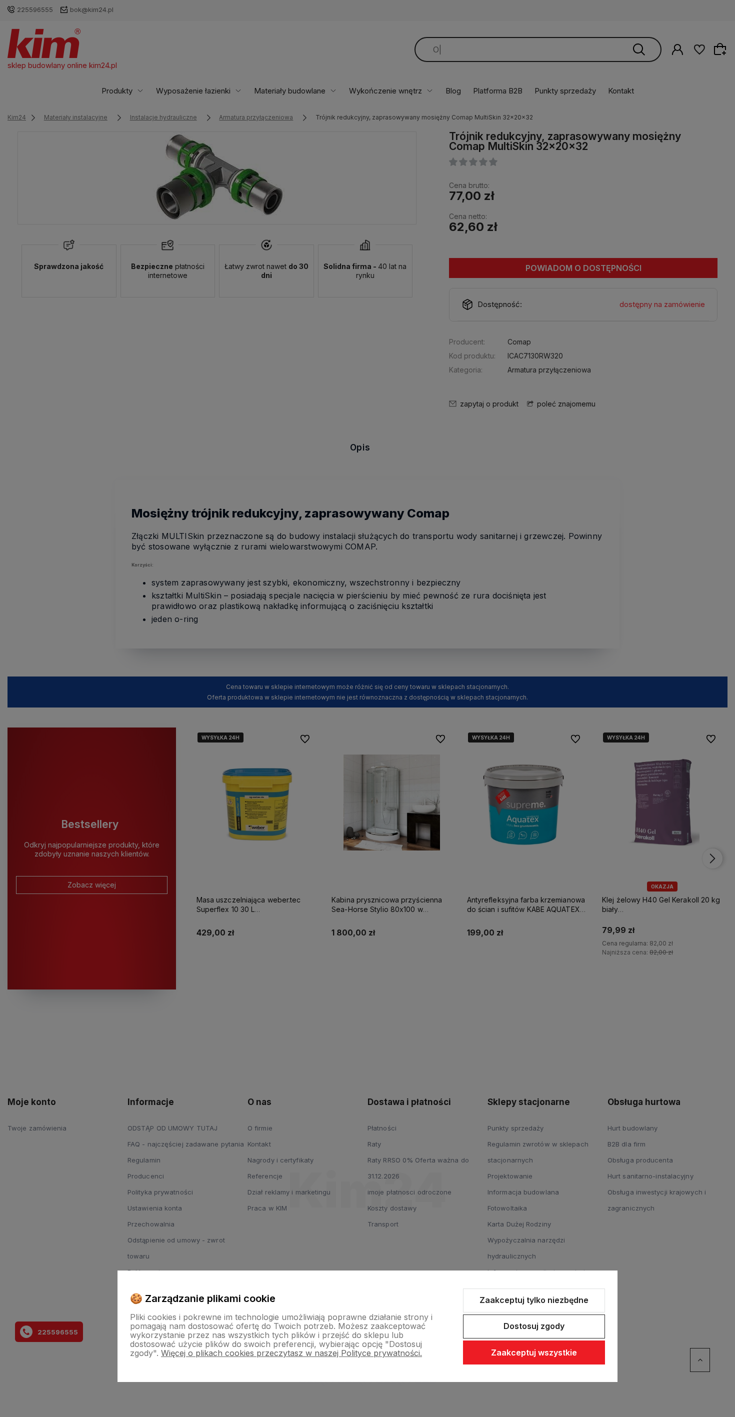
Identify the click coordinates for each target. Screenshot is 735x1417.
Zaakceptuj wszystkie (534, 1353)
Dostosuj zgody (534, 1326)
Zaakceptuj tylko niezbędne (534, 1300)
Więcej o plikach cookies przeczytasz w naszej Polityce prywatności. (291, 1353)
